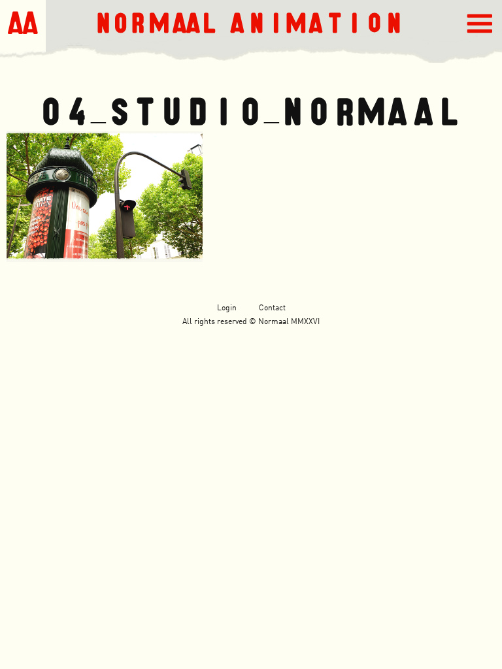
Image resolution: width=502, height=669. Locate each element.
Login (227, 308)
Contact (272, 308)
